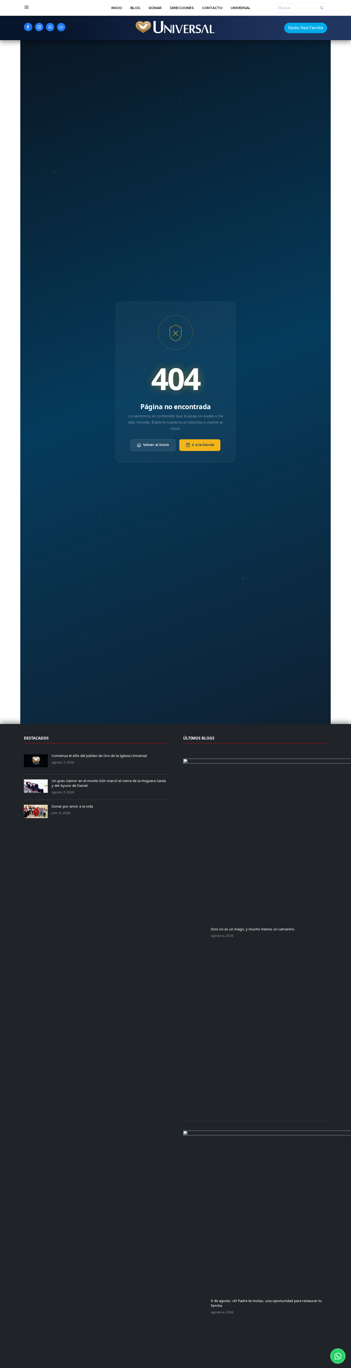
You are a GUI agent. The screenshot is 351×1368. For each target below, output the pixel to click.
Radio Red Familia (305, 28)
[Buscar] (321, 8)
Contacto (212, 8)
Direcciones (182, 8)
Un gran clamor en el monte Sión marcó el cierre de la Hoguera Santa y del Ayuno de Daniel (109, 783)
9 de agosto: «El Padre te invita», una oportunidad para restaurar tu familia (266, 1303)
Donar (155, 8)
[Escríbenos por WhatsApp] (338, 1356)
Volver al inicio (156, 445)
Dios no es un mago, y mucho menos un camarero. (253, 929)
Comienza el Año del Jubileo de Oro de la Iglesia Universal (99, 755)
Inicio (116, 8)
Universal (240, 8)
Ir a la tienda (203, 445)
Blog (135, 8)
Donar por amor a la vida (72, 806)
